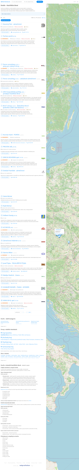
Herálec (37, 355)
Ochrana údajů (34, 462)
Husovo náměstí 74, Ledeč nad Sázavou (9, 109)
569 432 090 (30, 142)
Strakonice (37, 339)
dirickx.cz (14, 166)
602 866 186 (14, 177)
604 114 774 (26, 32)
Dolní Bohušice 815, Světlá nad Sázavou (9, 149)
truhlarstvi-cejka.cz (16, 271)
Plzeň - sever (25, 344)
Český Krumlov (13, 339)
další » (29, 312)
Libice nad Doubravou (33, 356)
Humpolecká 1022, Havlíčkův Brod (18, 255)
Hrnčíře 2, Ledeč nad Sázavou (17, 230)
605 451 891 (14, 202)
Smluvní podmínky (11, 462)
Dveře (2, 323)
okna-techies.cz (15, 45)
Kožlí (6, 356)
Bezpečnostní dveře (35, 321)
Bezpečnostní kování (5, 322)
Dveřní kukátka (34, 323)
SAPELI (30, 400)
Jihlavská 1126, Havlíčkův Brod (17, 303)
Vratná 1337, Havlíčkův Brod (7, 173)
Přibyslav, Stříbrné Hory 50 (6, 277)
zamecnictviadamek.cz (16, 248)
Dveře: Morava (24, 351)
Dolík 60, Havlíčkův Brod (15, 137)
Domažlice (3, 344)
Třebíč (19, 335)
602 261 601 (14, 153)
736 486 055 (26, 248)
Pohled (25, 358)
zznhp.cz (14, 101)
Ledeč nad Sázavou (17, 356)
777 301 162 (24, 88)
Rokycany (31, 344)
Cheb (2, 348)
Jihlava (10, 335)
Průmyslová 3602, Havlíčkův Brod (17, 68)
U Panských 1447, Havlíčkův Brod (18, 160)
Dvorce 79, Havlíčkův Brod (6, 243)
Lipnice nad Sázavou (5, 358)
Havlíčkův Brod (5, 335)
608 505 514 (23, 45)
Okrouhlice (21, 358)
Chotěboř (3, 356)
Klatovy (8, 344)
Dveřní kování (18, 323)
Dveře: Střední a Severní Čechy (15, 351)
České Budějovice (5, 339)
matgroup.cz (14, 115)
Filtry (44, 17)
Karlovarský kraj (7, 347)
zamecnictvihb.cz (15, 88)
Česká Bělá (3, 355)
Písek (27, 339)
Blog (32, 465)
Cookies (40, 462)
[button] (58, 235)
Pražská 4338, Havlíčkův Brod (7, 95)
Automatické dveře (4, 321)
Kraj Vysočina (7, 333)
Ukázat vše (3, 326)
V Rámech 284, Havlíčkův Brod (7, 198)
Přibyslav (33, 358)
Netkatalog (6, 1)
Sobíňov (37, 358)
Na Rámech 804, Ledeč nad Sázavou (8, 207)
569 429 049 (20, 296)
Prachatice (32, 339)
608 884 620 (24, 271)
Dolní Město (8, 355)
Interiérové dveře (4, 404)
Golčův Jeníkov (14, 355)
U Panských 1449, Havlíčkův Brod (17, 289)
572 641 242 (21, 236)
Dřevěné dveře (34, 322)
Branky (17, 322)
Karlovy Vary (7, 348)
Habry (19, 355)
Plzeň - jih (12, 344)
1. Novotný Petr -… (58, 229)
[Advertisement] (23, 54)
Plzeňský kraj (6, 342)
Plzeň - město (18, 344)
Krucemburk (10, 356)
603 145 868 (14, 259)
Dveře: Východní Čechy (5, 351)
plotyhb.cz (14, 74)
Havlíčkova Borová (24, 355)
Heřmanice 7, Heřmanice (15, 38)
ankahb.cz (14, 308)
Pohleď (29, 358)
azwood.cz (14, 236)
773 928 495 (21, 74)
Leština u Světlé (25, 356)
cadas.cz (14, 296)
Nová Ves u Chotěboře (14, 358)
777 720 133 (21, 308)
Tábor (42, 339)
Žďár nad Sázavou (26, 335)
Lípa (39, 356)
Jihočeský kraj (7, 337)
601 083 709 (22, 115)
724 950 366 (14, 223)
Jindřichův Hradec (21, 339)
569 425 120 (20, 166)
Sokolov (12, 348)
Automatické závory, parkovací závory (23, 321)
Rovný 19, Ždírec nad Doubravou (7, 265)
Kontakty (28, 462)
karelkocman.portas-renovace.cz (18, 142)
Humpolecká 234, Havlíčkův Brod (7, 26)
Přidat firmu (19, 462)
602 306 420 (14, 211)
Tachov (35, 344)
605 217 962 (14, 283)
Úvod (5, 462)
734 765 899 (20, 101)
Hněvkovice (41, 355)
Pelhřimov (15, 335)
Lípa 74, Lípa (4, 218)
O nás (24, 462)
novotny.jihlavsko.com (16, 32)
